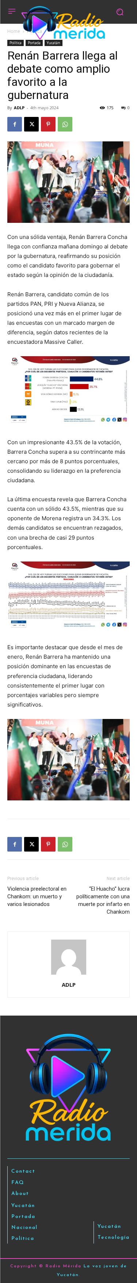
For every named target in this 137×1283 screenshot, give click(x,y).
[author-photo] (68, 974)
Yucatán (53, 42)
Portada (34, 42)
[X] (31, 124)
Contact (23, 1171)
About (20, 1193)
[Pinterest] (48, 124)
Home (13, 31)
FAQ (17, 1182)
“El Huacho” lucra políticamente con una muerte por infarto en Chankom (103, 900)
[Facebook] (14, 124)
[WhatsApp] (65, 124)
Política (15, 42)
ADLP (19, 107)
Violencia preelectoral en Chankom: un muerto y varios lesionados (36, 896)
